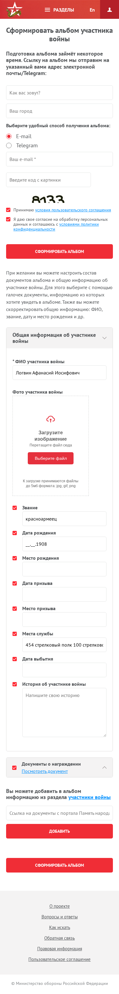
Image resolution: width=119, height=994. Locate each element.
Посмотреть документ (45, 771)
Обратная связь (59, 938)
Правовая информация (59, 948)
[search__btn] (59, 831)
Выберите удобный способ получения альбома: (58, 125)
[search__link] (59, 813)
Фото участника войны (38, 392)
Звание (30, 507)
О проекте (59, 906)
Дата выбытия (37, 659)
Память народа (14, 10)
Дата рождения (39, 533)
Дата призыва (37, 583)
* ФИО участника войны (38, 361)
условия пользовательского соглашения (73, 210)
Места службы (37, 633)
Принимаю (62, 209)
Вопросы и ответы (59, 917)
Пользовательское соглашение (59, 959)
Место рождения (40, 558)
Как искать (59, 927)
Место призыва (39, 608)
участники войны (89, 797)
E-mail (23, 136)
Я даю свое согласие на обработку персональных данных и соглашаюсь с (60, 224)
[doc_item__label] (14, 767)
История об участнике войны (54, 684)
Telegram (27, 145)
